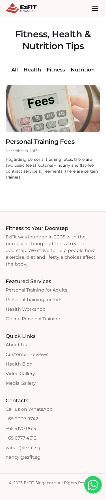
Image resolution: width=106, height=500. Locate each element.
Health (32, 70)
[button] (94, 8)
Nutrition (83, 70)
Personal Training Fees (40, 141)
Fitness (56, 70)
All (14, 70)
